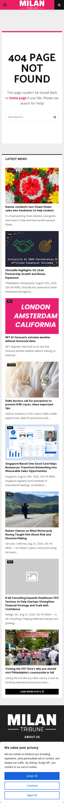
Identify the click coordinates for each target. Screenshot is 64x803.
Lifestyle (11, 171)
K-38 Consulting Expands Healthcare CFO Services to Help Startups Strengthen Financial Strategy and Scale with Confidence (32, 604)
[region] (32, 772)
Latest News (16, 159)
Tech (9, 301)
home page (17, 98)
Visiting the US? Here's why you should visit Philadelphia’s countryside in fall (30, 670)
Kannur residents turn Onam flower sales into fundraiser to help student (29, 209)
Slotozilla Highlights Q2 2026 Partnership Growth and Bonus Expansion (25, 274)
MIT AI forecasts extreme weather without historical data (27, 339)
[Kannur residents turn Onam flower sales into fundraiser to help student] (32, 185)
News (10, 234)
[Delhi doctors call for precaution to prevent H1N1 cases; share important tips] (32, 379)
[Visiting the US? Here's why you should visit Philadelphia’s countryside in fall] (32, 647)
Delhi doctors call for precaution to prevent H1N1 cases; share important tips (29, 405)
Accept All (32, 776)
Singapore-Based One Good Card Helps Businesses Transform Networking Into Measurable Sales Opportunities (31, 467)
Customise (32, 785)
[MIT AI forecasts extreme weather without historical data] (32, 316)
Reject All (32, 795)
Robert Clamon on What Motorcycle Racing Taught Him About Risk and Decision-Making (28, 534)
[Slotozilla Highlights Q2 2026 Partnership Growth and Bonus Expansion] (32, 249)
